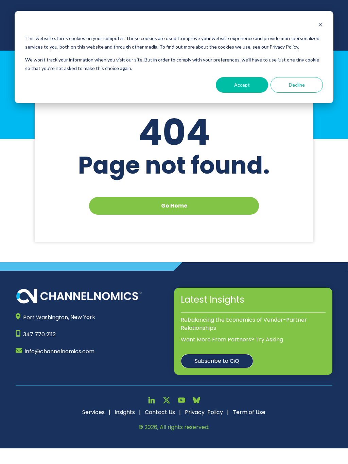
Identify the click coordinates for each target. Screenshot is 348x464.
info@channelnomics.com (59, 351)
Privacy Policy (204, 412)
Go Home (174, 206)
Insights (125, 412)
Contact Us (160, 412)
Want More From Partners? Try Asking (232, 339)
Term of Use (249, 412)
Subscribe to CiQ (217, 361)
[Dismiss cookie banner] (320, 25)
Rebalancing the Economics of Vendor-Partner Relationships (244, 324)
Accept (242, 85)
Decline (297, 85)
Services (93, 412)
